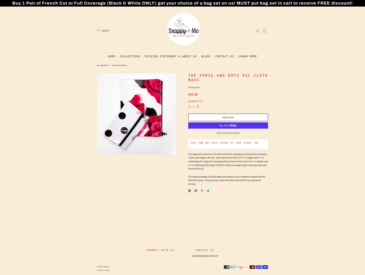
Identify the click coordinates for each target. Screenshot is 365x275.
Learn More (247, 56)
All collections (102, 65)
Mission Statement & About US (171, 56)
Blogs (206, 56)
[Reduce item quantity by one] (189, 107)
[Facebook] (189, 191)
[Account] (257, 30)
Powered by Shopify (103, 270)
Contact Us (224, 56)
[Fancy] (202, 191)
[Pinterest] (196, 191)
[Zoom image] (137, 114)
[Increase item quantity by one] (198, 107)
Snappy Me (194, 87)
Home (111, 56)
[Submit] (100, 30)
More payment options (228, 133)
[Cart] (264, 30)
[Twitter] (208, 191)
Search (105, 30)
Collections (130, 56)
